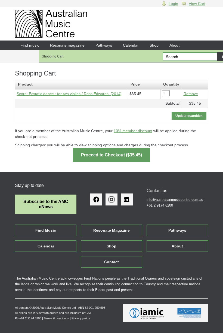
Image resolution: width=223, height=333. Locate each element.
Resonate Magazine (111, 230)
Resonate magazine (67, 45)
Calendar (131, 45)
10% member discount (133, 131)
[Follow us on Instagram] (111, 199)
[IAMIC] (146, 313)
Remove (191, 94)
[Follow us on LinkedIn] (127, 199)
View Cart (197, 3)
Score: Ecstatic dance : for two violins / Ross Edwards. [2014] (69, 94)
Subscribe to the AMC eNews (45, 204)
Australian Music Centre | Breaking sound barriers (51, 24)
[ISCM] (189, 313)
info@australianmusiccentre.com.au (175, 200)
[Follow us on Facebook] (96, 199)
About (174, 45)
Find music (29, 45)
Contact (27, 54)
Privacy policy (81, 318)
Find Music (45, 230)
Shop (154, 45)
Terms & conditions (56, 318)
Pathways (103, 45)
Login (173, 3)
